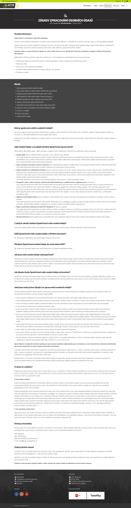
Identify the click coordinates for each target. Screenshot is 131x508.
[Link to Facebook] (123, 1)
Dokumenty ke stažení (78, 483)
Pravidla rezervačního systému (81, 481)
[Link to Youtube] (127, 1)
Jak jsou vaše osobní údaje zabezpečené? (30, 102)
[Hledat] (127, 5)
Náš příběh (20, 477)
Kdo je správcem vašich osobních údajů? (30, 88)
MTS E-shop (75, 479)
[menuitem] (118, 1)
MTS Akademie (76, 477)
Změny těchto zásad (23, 116)
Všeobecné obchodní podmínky (27, 479)
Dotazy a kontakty (23, 113)
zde (38, 405)
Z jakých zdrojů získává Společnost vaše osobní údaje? (34, 94)
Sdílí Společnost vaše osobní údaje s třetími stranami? (34, 97)
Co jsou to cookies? (23, 111)
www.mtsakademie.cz (29, 454)
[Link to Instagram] (125, 1)
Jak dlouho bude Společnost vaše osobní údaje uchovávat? (36, 105)
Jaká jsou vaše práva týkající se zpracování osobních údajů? (36, 108)
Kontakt (119, 1)
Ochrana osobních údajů (49, 454)
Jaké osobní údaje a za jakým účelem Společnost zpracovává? (37, 91)
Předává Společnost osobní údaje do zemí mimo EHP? (34, 99)
